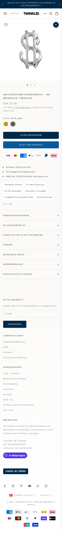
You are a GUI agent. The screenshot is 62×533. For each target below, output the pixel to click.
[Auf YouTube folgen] (29, 486)
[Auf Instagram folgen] (13, 486)
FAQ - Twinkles (11, 373)
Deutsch (14, 13)
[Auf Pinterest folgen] (21, 486)
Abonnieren (15, 324)
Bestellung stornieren (14, 378)
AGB (5, 347)
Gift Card (8, 410)
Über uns (8, 399)
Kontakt (7, 394)
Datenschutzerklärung (15, 357)
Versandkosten (22, 107)
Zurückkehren (10, 383)
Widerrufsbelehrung (14, 341)
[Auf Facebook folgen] (4, 486)
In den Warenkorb (31, 135)
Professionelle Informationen (18, 404)
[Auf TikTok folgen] (37, 486)
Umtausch (8, 389)
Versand (7, 352)
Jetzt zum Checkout (31, 144)
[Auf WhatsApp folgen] (46, 486)
